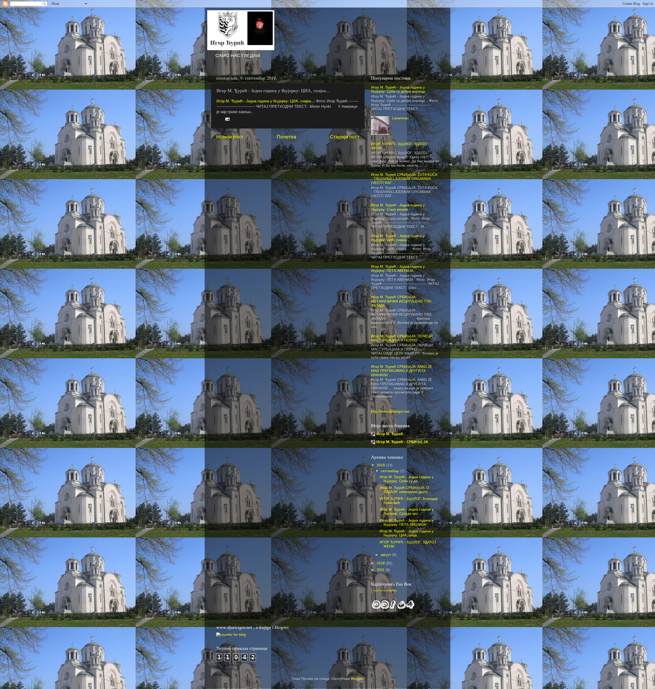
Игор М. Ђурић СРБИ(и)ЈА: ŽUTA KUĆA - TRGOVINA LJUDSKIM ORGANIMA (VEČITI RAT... (404, 179)
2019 (381, 465)
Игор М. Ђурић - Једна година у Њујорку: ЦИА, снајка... (265, 101)
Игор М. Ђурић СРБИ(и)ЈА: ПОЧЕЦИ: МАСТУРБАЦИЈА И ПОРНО (402, 338)
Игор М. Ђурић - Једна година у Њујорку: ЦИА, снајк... (406, 533)
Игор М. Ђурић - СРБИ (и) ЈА (402, 442)
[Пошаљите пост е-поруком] (227, 119)
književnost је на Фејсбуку (385, 590)
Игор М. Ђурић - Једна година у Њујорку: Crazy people (398, 207)
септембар (390, 471)
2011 (381, 570)
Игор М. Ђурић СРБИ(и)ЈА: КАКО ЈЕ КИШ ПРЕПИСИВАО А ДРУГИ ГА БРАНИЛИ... (401, 371)
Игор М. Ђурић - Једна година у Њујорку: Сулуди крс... (406, 511)
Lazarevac (400, 118)
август (386, 555)
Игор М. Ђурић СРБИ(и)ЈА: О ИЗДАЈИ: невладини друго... (405, 490)
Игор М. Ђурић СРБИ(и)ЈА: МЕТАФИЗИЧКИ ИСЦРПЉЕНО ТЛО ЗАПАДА (401, 301)
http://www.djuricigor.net (390, 411)
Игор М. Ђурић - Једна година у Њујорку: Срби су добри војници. (398, 89)
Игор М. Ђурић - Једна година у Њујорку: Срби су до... (406, 479)
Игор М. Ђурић (389, 434)
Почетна (286, 136)
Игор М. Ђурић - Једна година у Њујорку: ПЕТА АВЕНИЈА (398, 269)
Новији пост (229, 136)
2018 (381, 563)
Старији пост (344, 136)
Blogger (357, 679)
